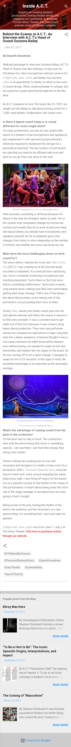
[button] (66, 35)
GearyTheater (12, 567)
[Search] (66, 7)
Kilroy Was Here (14, 607)
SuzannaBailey (33, 567)
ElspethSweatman (49, 560)
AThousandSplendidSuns (19, 560)
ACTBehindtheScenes (17, 553)
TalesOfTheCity (13, 574)
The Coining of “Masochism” (23, 695)
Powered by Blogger (37, 740)
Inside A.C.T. (35, 6)
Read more (60, 636)
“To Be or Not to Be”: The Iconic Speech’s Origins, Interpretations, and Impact (29, 651)
